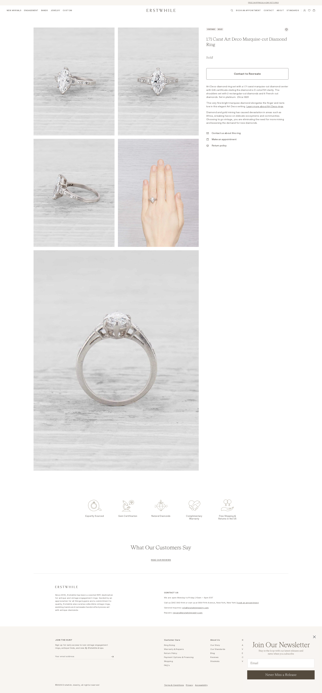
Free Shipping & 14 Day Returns (249, 3)
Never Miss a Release (281, 675)
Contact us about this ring (226, 133)
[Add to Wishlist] (286, 30)
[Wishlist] (309, 10)
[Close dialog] (314, 637)
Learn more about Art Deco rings (264, 106)
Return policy (219, 146)
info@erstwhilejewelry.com (195, 608)
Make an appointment (224, 139)
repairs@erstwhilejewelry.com (188, 613)
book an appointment (248, 603)
